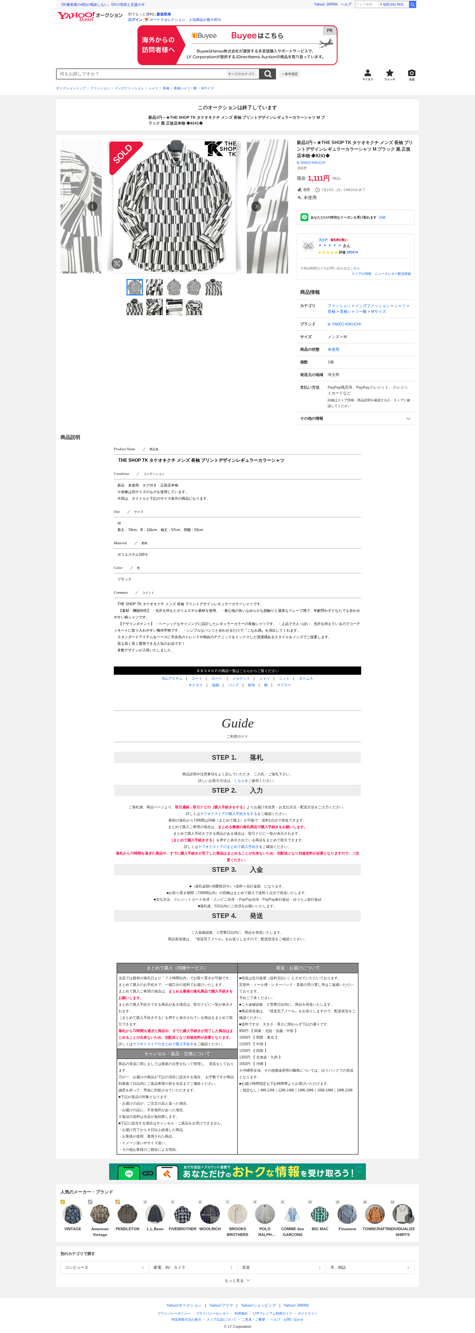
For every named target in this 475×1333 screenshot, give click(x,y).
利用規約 (241, 1313)
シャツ (153, 88)
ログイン (135, 20)
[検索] (412, 4)
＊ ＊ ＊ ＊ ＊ (330, 246)
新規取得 (164, 14)
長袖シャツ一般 (185, 88)
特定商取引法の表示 (186, 1319)
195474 (352, 252)
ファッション (100, 88)
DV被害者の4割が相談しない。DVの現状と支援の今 (103, 4)
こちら (355, 268)
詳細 (382, 217)
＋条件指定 (289, 74)
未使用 (333, 349)
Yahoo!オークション (184, 1305)
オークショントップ (71, 88)
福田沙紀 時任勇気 (395, 4)
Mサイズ (207, 88)
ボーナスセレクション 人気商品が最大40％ (185, 20)
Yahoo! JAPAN (326, 4)
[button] (356, 418)
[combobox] (141, 74)
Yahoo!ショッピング (258, 1305)
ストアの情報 (361, 274)
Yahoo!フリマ (221, 1305)
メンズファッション (129, 88)
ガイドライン (307, 1313)
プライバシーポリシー (174, 1313)
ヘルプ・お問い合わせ (286, 1319)
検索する (267, 73)
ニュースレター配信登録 (393, 274)
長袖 (166, 88)
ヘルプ (346, 4)
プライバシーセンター (212, 1313)
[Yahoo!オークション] (90, 13)
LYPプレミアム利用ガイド (272, 1313)
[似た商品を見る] (117, 263)
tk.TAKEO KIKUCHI (311, 163)
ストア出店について (221, 1319)
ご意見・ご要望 (253, 1319)
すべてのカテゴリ (241, 74)
